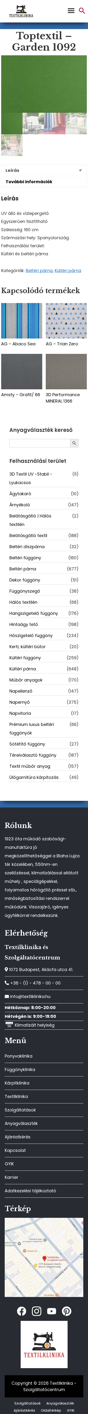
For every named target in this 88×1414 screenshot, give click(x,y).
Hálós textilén (23, 602)
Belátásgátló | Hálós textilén (30, 520)
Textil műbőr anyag (29, 766)
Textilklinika (16, 1096)
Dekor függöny (24, 580)
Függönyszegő (24, 591)
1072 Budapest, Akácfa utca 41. (40, 969)
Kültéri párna (68, 270)
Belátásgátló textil (28, 535)
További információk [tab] (29, 182)
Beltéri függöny (25, 558)
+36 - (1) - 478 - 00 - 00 (35, 983)
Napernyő (19, 702)
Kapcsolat (15, 1150)
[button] (82, 13)
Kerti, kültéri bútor (27, 647)
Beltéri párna (39, 270)
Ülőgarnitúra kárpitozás (34, 777)
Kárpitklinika (17, 1083)
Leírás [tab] (12, 170)
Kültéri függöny (25, 658)
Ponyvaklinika (18, 1056)
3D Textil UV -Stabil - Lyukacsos (30, 478)
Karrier (11, 1177)
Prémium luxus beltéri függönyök (31, 728)
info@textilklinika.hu (29, 996)
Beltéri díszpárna (27, 547)
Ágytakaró (20, 494)
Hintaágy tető (23, 624)
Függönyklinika (20, 1069)
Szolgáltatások (20, 1110)
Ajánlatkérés (18, 1137)
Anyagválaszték (21, 1123)
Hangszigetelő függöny (33, 613)
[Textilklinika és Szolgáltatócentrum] (44, 1220)
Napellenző (20, 691)
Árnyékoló (19, 505)
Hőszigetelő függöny (31, 635)
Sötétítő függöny (27, 744)
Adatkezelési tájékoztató (30, 1191)
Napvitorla (20, 713)
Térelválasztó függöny (32, 755)
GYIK (9, 1164)
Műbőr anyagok (25, 680)
